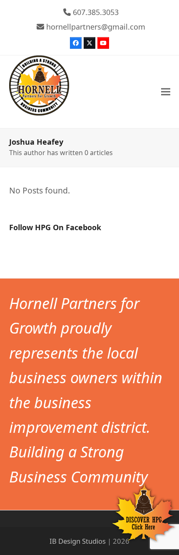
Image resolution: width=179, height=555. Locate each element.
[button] (165, 91)
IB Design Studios (78, 541)
